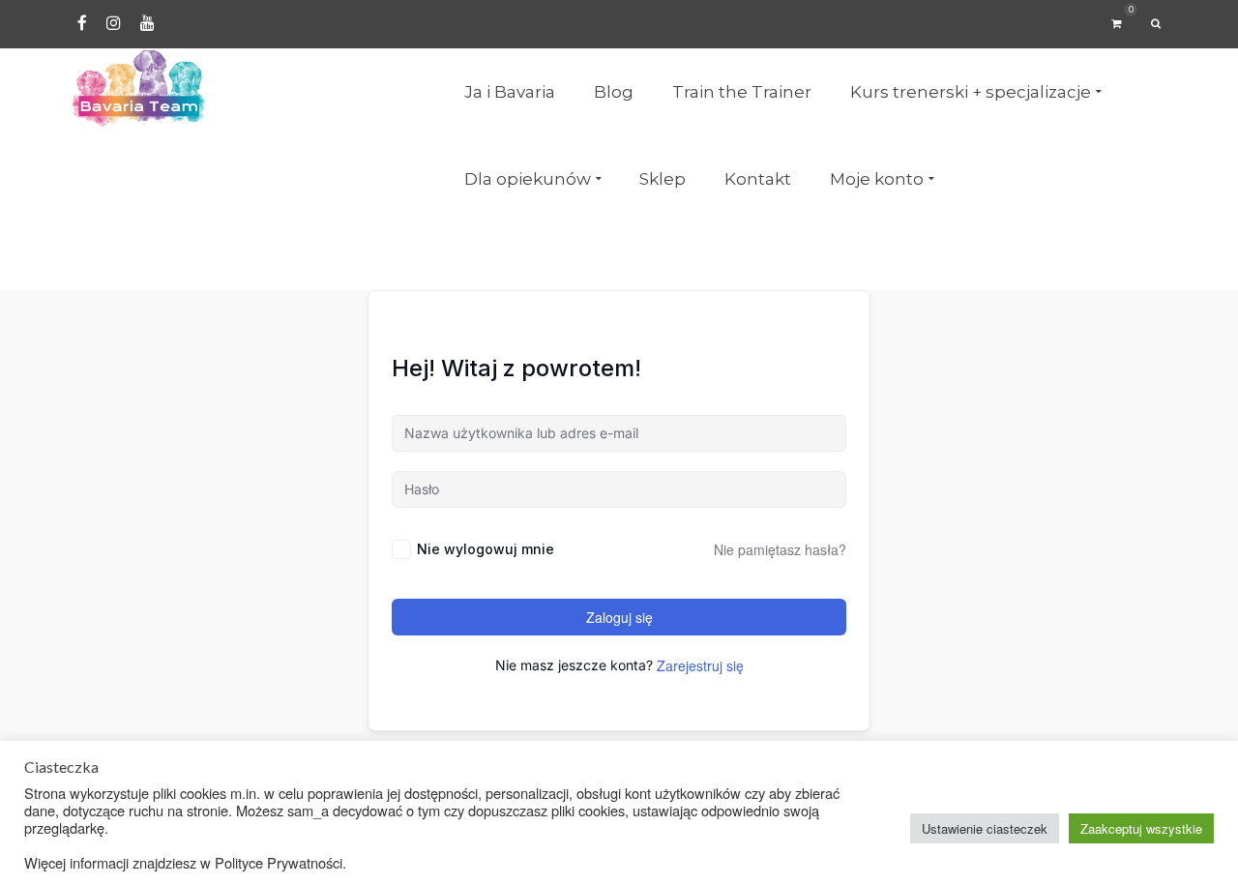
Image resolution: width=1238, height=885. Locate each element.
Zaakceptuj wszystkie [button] (1141, 828)
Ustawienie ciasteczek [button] (984, 828)
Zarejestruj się (700, 665)
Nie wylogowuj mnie (485, 549)
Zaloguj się (619, 617)
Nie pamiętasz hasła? (780, 549)
